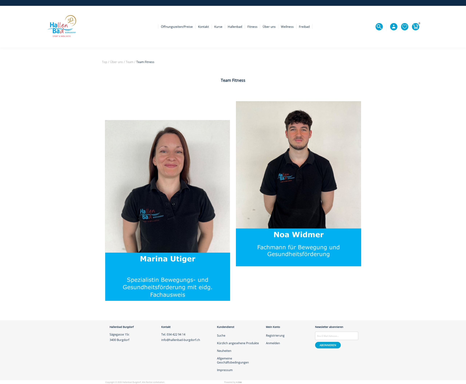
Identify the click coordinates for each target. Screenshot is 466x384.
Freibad (304, 27)
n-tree (239, 382)
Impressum (225, 370)
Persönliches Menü (393, 26)
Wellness (287, 27)
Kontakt (203, 27)
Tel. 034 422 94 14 (173, 334)
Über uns (269, 27)
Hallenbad (235, 27)
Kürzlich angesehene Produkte (238, 343)
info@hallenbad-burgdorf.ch (180, 340)
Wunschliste (404, 26)
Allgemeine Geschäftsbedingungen (233, 360)
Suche (221, 335)
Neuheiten (224, 351)
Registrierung (275, 335)
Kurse (218, 27)
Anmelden (273, 343)
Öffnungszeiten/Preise (177, 27)
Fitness (252, 27)
